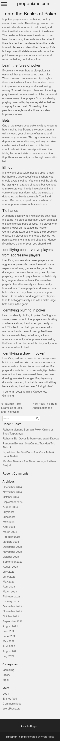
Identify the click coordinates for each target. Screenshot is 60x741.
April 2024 (9, 526)
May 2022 (8, 641)
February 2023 (11, 596)
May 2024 (8, 522)
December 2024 (12, 487)
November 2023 (12, 551)
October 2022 (11, 616)
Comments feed (12, 703)
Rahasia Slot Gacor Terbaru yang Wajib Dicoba (31, 438)
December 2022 (12, 606)
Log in (6, 693)
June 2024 (9, 517)
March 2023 (10, 591)
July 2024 (8, 512)
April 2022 (9, 646)
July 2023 (8, 571)
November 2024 (12, 492)
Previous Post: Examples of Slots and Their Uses (11, 407)
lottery (6, 675)
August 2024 (10, 507)
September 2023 (12, 561)
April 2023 (9, 586)
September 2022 (12, 621)
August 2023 (10, 566)
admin (26, 391)
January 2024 (11, 541)
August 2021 (10, 651)
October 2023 (11, 556)
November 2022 (12, 611)
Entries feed (10, 698)
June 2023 (9, 576)
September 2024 (12, 502)
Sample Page (28, 726)
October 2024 (11, 497)
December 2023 (12, 546)
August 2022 (10, 626)
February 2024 (11, 536)
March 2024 (10, 531)
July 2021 (8, 656)
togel (6, 679)
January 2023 (11, 601)
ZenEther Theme (16, 736)
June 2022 (9, 636)
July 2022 (8, 631)
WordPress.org (11, 708)
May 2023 (8, 581)
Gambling (8, 395)
